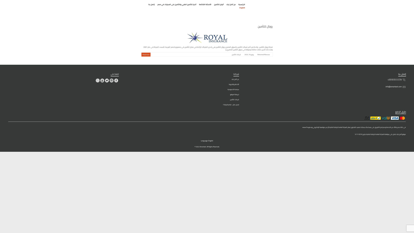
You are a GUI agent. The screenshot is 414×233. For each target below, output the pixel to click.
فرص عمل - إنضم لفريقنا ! (231, 104)
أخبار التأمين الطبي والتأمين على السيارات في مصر (176, 4)
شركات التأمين (236, 54)
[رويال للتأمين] (207, 31)
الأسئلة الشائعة (205, 4)
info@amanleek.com (394, 86)
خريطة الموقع (234, 94)
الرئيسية (241, 4)
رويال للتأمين (265, 26)
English (210, 140)
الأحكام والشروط (234, 84)
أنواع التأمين (219, 4)
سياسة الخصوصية (233, 89)
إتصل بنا (151, 4)
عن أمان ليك (231, 4)
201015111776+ (395, 79)
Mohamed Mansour (263, 54)
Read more (146, 54)
